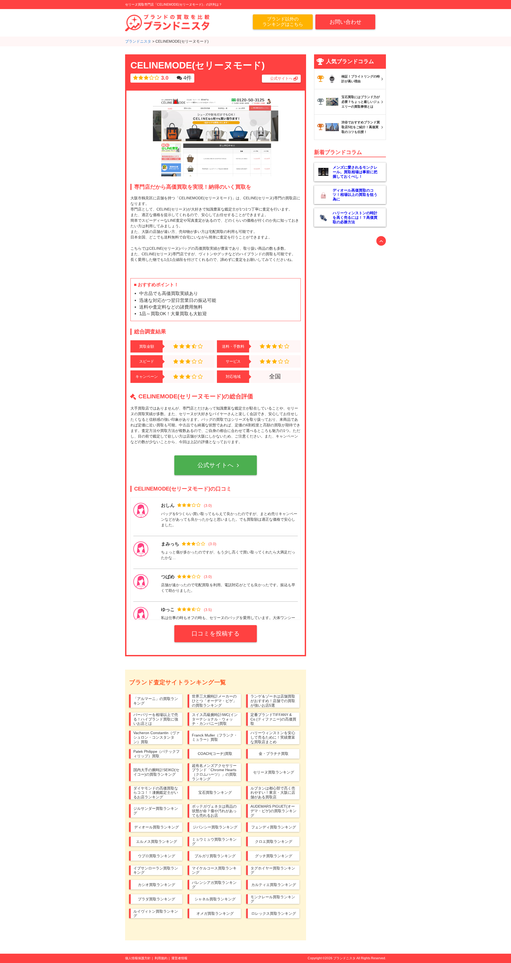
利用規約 (161, 958)
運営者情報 (179, 958)
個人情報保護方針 (138, 958)
